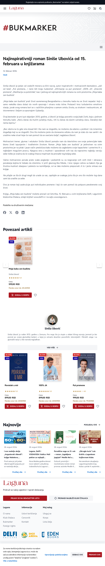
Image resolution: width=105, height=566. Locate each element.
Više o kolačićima (10, 561)
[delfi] (10, 535)
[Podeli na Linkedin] (23, 212)
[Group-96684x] (50, 535)
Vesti (5, 75)
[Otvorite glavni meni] (5, 8)
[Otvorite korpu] (94, 8)
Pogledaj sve (90, 425)
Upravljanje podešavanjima (56, 555)
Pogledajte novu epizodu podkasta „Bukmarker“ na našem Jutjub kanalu (52, 2)
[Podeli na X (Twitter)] (10, 212)
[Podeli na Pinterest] (16, 212)
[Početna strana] (16, 8)
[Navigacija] (52, 47)
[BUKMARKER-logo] (30, 28)
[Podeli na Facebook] (4, 212)
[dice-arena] (29, 535)
